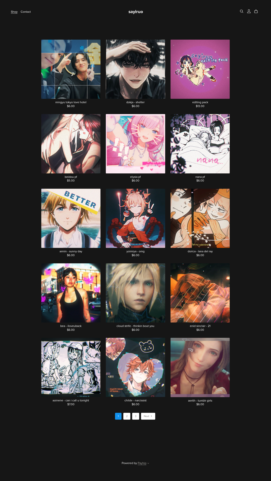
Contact (26, 12)
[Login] (249, 11)
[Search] (241, 11)
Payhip (142, 463)
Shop (14, 12)
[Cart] (257, 11)
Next (147, 416)
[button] (148, 463)
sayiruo (135, 11)
